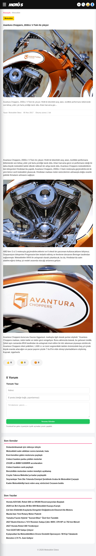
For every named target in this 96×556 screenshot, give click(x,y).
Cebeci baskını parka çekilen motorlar (24, 459)
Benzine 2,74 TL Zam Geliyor (19, 538)
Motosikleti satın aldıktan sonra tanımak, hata (27, 451)
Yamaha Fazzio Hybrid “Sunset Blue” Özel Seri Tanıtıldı (32, 518)
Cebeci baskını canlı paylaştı (19, 467)
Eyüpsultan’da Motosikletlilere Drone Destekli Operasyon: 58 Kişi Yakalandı (42, 534)
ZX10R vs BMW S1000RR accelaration (24, 463)
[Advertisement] (48, 136)
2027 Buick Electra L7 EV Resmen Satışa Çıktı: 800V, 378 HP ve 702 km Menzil (43, 522)
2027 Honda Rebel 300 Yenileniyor (22, 526)
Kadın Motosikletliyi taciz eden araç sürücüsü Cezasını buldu (35, 483)
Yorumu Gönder (48, 421)
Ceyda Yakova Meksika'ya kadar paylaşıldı (26, 475)
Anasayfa (6, 13)
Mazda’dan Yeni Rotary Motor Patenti (23, 514)
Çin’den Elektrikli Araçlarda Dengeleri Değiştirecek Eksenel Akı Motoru (39, 510)
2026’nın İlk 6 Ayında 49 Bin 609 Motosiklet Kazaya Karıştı (33, 506)
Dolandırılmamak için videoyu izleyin (23, 447)
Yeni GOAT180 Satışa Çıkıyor (20, 530)
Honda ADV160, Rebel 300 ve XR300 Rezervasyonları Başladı (35, 502)
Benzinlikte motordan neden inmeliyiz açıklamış (28, 471)
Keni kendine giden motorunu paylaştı (24, 455)
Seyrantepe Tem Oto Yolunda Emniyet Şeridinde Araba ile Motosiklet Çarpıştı (42, 479)
